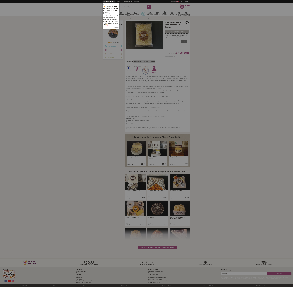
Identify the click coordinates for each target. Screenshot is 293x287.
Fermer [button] (116, 27)
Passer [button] (105, 5)
